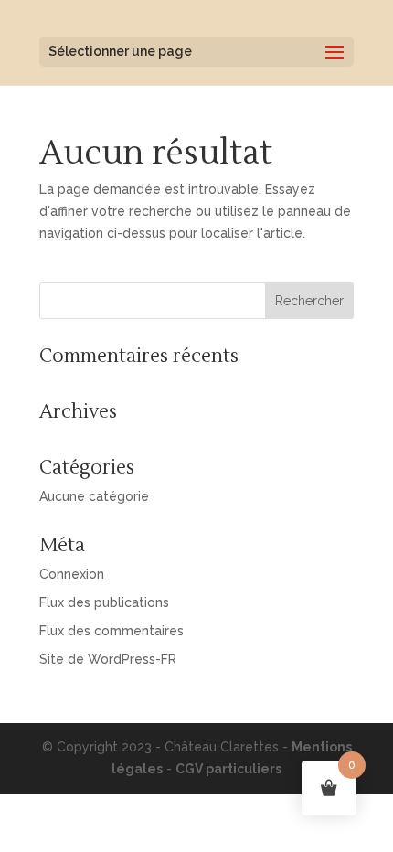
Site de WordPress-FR (107, 659)
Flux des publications (104, 602)
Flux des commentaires (111, 630)
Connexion (71, 574)
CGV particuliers (228, 768)
